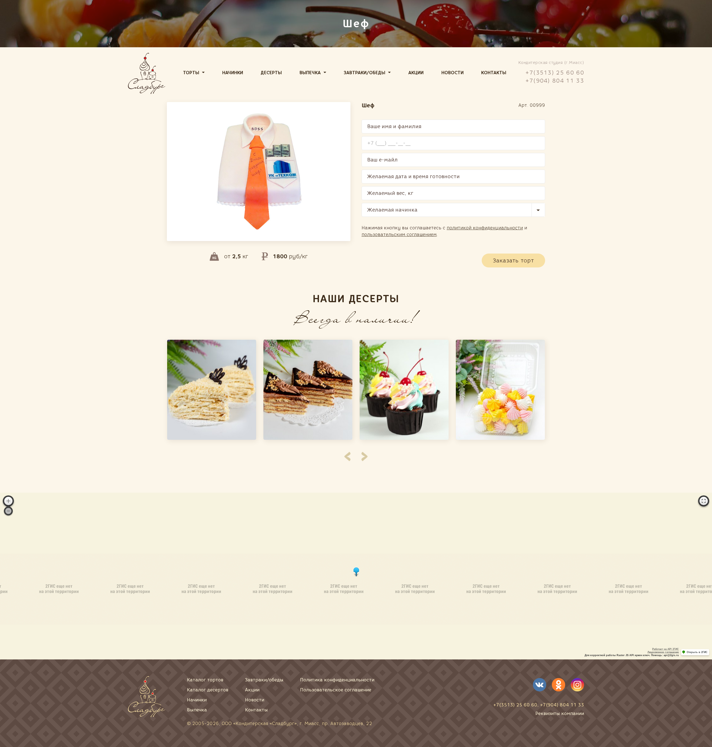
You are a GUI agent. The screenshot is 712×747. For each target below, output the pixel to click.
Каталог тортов (205, 680)
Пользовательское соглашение (335, 690)
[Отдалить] (8, 511)
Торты (191, 72)
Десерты (271, 72)
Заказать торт (513, 260)
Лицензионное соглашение (663, 652)
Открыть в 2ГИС (697, 652)
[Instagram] (577, 684)
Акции (416, 72)
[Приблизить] (8, 501)
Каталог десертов (207, 690)
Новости (452, 72)
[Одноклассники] (558, 684)
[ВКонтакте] (539, 684)
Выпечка (310, 72)
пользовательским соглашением (399, 234)
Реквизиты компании (559, 713)
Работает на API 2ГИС (665, 649)
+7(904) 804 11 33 (554, 80)
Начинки (232, 72)
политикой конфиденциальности (485, 227)
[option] (211, 390)
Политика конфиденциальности (337, 680)
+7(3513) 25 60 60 (554, 72)
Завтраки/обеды (364, 72)
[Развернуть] (703, 501)
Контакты (493, 72)
